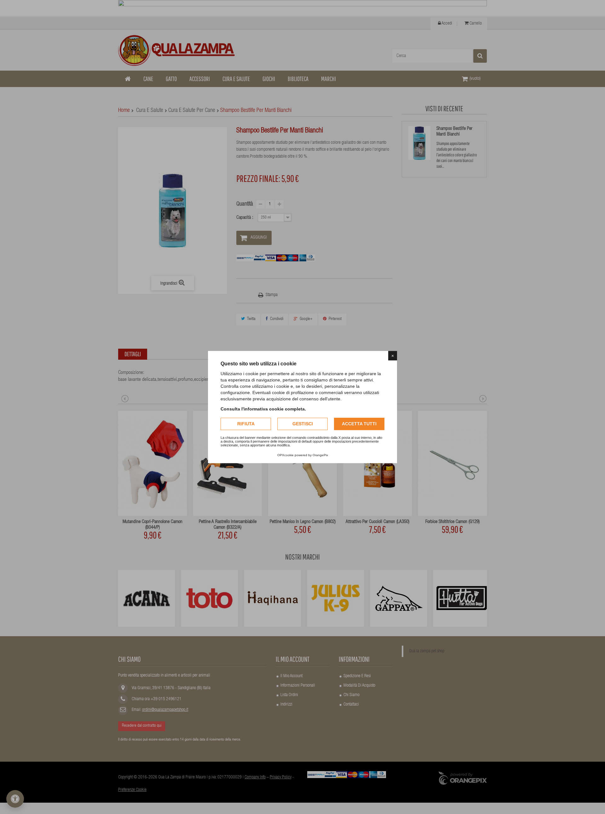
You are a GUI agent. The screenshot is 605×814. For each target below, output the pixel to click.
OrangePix (320, 455)
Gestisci (302, 423)
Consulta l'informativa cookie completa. (263, 408)
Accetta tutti (359, 423)
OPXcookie (285, 455)
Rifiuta (246, 423)
